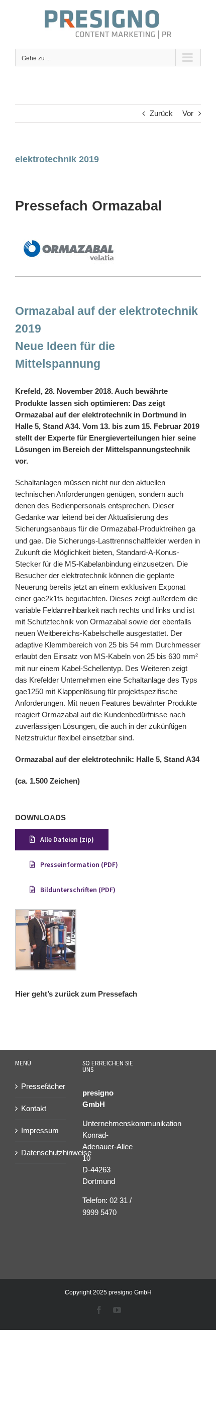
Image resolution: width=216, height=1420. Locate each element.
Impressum (40, 1130)
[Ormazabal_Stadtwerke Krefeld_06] (68, 235)
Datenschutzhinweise (41, 1152)
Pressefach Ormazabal (88, 205)
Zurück (161, 113)
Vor (187, 113)
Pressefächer (41, 1086)
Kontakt (33, 1108)
